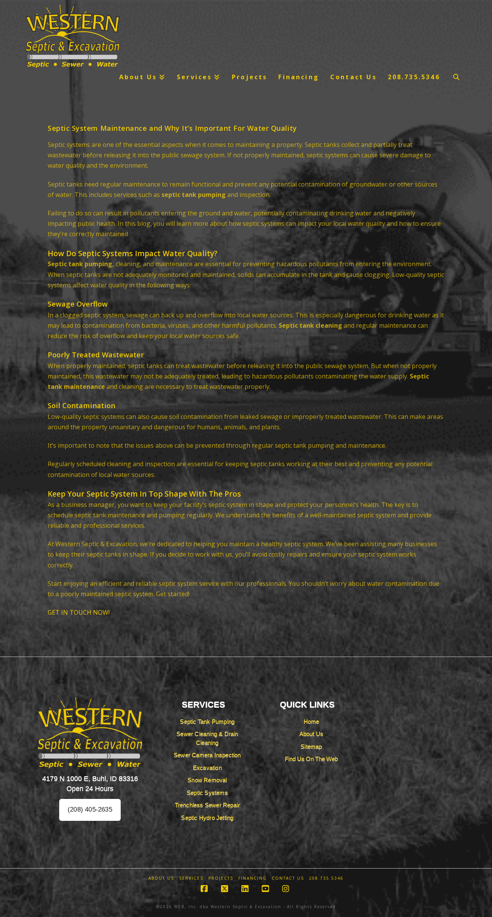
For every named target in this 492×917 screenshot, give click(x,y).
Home (311, 721)
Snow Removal (207, 780)
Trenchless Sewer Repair (207, 805)
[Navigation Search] (456, 77)
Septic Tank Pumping (207, 721)
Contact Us (288, 878)
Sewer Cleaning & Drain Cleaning (207, 738)
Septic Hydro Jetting (207, 817)
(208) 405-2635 (90, 809)
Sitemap (311, 746)
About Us (311, 733)
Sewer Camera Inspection (207, 755)
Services (191, 878)
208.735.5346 (326, 878)
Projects (220, 878)
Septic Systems (207, 792)
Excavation (207, 767)
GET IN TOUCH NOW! (79, 612)
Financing (252, 878)
